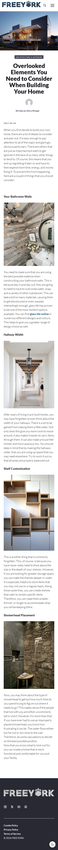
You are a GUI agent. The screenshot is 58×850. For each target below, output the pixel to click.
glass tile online (39, 314)
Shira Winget (33, 110)
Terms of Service (12, 833)
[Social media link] (5, 806)
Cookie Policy (11, 825)
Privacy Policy (11, 829)
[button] (44, 5)
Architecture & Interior (29, 57)
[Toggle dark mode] (52, 844)
